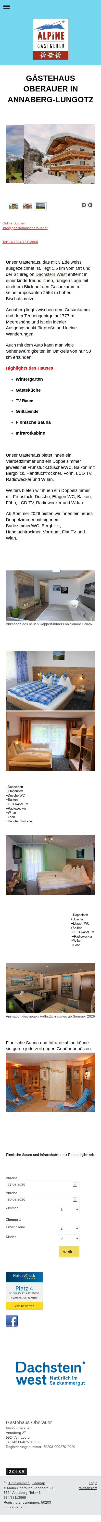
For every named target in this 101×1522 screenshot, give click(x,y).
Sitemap (38, 1483)
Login (93, 1483)
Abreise (12, 1193)
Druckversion (19, 1483)
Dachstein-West (51, 274)
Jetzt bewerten (24, 1306)
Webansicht (88, 1488)
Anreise (12, 1178)
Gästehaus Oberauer (24, 1297)
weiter (69, 1251)
